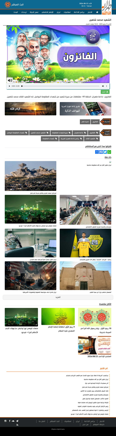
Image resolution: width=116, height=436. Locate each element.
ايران (58, 12)
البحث (16, 12)
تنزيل (104, 92)
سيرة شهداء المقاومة (60, 133)
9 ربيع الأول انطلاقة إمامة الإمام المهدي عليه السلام (61, 329)
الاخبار (90, 12)
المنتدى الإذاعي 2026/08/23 (99, 356)
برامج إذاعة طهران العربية (70, 139)
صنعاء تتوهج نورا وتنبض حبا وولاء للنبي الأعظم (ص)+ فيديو (21, 330)
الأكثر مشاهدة (90, 368)
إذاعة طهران (78, 133)
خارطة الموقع (98, 424)
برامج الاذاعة (79, 12)
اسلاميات (67, 12)
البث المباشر (55, 421)
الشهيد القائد (90, 139)
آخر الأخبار (104, 368)
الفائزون (95, 122)
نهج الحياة (34, 12)
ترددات (24, 12)
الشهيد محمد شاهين (100, 19)
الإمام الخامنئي (47, 12)
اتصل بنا (42, 421)
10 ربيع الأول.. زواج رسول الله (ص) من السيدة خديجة (96, 330)
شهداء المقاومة (48, 139)
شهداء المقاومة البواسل (15, 133)
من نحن (85, 424)
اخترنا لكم (85, 122)
